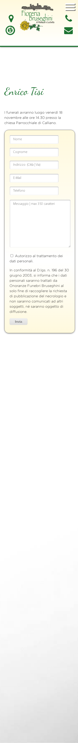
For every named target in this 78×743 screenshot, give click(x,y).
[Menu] (70, 7)
